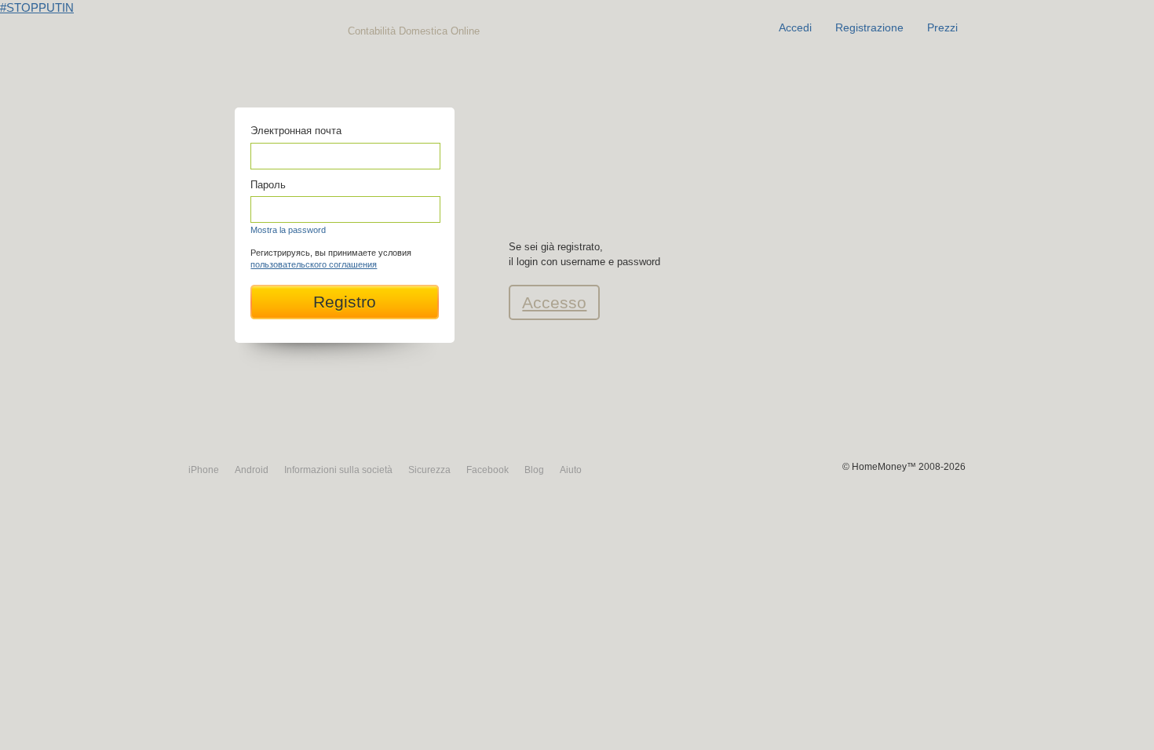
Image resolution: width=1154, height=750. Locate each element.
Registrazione (869, 27)
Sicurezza (429, 469)
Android (251, 469)
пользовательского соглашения (313, 264)
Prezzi (942, 27)
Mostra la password (288, 230)
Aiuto (571, 469)
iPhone (203, 469)
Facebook (487, 469)
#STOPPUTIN (37, 7)
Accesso (554, 302)
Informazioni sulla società (338, 469)
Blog (534, 469)
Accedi (795, 27)
